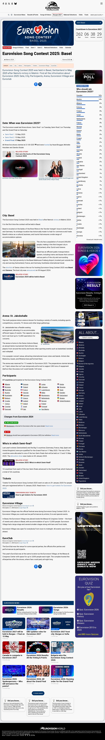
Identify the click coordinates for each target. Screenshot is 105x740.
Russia (80, 449)
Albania (7, 384)
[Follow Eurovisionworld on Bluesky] (15, 3)
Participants (27, 65)
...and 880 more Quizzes (87, 634)
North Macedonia (84, 436)
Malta (43, 393)
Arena (20, 65)
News (19, 15)
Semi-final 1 (9, 134)
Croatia (7, 401)
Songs (45, 15)
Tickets (35, 65)
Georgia (25, 393)
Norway (44, 401)
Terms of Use (15, 735)
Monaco (81, 425)
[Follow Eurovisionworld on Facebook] (3, 3)
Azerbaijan (8, 395)
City (15, 65)
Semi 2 (40, 47)
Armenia (8, 387)
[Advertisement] (38, 103)
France (25, 390)
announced (31, 270)
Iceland (25, 401)
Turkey (80, 473)
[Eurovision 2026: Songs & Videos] (89, 264)
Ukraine (62, 398)
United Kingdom (65, 401)
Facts (86, 15)
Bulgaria (81, 366)
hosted (47, 145)
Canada (81, 369)
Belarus (81, 358)
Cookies (22, 735)
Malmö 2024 (9, 59)
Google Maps (22, 508)
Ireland (25, 404)
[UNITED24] (89, 543)
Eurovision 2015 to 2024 (86, 628)
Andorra (81, 345)
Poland (43, 404)
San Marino (45, 409)
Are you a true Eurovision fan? (89, 588)
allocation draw (17, 456)
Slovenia (62, 387)
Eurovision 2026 (88, 249)
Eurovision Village (44, 65)
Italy (24, 409)
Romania (81, 446)
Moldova (9, 435)
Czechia (7, 406)
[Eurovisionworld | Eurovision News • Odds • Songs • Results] (52, 6)
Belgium (7, 398)
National (70, 15)
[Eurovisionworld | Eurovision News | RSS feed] (34, 735)
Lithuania (44, 387)
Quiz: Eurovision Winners (85, 621)
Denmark (8, 409)
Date (11, 65)
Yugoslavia (82, 481)
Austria (7, 393)
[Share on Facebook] (36, 84)
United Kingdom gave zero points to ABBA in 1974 (87, 506)
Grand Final (9, 140)
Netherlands (45, 398)
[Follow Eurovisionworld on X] (9, 3)
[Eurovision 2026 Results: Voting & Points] (89, 285)
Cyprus (7, 404)
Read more (49, 426)
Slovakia (81, 460)
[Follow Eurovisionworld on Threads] (12, 3)
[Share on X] (40, 84)
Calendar (68, 47)
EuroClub (53, 65)
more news (38, 693)
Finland (25, 387)
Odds (81, 15)
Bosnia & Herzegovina (86, 364)
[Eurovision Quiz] (89, 599)
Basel (41, 220)
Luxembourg (45, 390)
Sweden (62, 393)
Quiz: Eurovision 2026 (89, 609)
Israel (25, 406)
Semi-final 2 (9, 137)
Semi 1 (33, 47)
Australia (8, 390)
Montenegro (45, 395)
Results (32, 15)
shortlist (9, 267)
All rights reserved (25, 734)
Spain (61, 390)
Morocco (81, 430)
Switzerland (63, 395)
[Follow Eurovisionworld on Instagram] (5, 3)
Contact (8, 735)
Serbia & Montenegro (85, 457)
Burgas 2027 (57, 15)
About (3, 735)
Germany (26, 395)
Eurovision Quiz (89, 581)
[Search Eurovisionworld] (8, 14)
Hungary (81, 398)
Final (27, 47)
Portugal (44, 406)
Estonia (25, 384)
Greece (25, 398)
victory (56, 220)
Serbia (62, 384)
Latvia (43, 384)
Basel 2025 (7, 47)
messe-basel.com (27, 506)
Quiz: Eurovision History (85, 615)
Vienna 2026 (66, 59)
